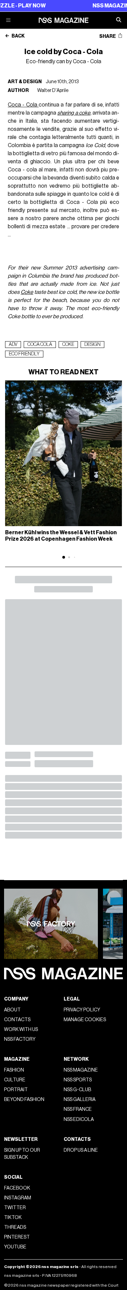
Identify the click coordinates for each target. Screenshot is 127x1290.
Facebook (17, 1188)
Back (18, 36)
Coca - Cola (23, 105)
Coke (27, 292)
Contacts (17, 1019)
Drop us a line (81, 1150)
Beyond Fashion (24, 1099)
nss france (78, 1109)
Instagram (17, 1197)
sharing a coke (73, 113)
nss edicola (79, 1119)
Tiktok (13, 1217)
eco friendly (24, 354)
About (12, 1009)
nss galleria (80, 1099)
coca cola (39, 344)
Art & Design (25, 81)
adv (13, 344)
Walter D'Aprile (52, 90)
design (92, 344)
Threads (15, 1227)
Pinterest (17, 1237)
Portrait (16, 1089)
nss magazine (81, 1070)
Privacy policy (82, 1009)
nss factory (20, 1039)
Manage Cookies (85, 1019)
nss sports (78, 1079)
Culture (14, 1079)
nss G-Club (77, 1089)
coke (68, 344)
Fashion (14, 1070)
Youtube (15, 1246)
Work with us (21, 1029)
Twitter (15, 1207)
